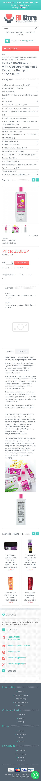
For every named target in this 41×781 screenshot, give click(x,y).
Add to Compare (22, 268)
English (25, 8)
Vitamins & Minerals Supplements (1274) (16, 174)
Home (4, 55)
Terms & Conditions (21, 702)
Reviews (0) (22, 351)
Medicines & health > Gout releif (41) (14, 148)
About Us (21, 692)
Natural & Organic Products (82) (13, 151)
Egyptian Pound (23, 5)
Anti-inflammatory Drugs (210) (12, 88)
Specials (21, 741)
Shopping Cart (30, 32)
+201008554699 (14, 639)
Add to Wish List (9, 268)
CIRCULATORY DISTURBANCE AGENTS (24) (16, 128)
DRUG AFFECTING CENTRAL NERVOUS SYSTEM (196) (19, 135)
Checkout (21, 35)
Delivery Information (21, 695)
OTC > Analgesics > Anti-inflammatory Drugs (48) (18, 155)
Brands (21, 731)
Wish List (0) (10, 32)
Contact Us (21, 715)
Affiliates (21, 738)
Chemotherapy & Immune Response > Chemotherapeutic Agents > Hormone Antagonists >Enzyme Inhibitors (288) (19, 121)
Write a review (26, 275)
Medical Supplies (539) (10, 141)
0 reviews (15, 275)
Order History (21, 754)
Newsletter (21, 761)
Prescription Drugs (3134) (10, 161)
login (20, 2)
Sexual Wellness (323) (9, 171)
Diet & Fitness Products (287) (12, 131)
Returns (21, 718)
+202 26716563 (14, 637)
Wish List (21, 757)
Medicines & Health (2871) (11, 145)
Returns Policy (21, 699)
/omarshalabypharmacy (17, 658)
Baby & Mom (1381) (8, 92)
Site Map (21, 722)
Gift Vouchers (21, 734)
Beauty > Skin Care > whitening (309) (14, 105)
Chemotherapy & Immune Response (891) (16, 108)
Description (9, 351)
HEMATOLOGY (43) (8, 138)
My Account (19, 32)
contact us (21, 705)
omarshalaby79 (14, 651)
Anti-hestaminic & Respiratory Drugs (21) (16, 85)
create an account (31, 2)
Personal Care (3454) (9, 158)
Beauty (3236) (7, 101)
